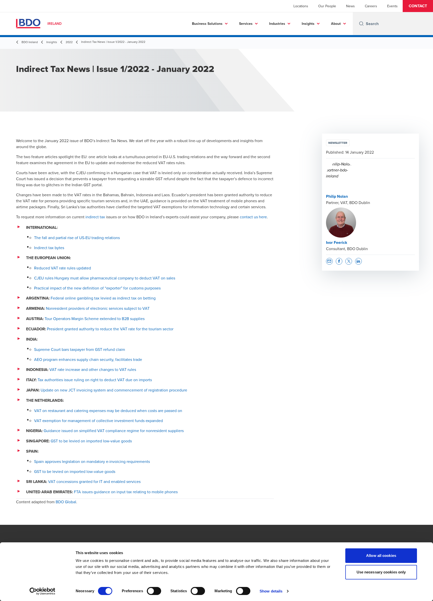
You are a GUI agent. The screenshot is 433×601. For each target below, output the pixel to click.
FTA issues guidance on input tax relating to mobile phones (126, 491)
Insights (308, 23)
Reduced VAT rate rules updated (62, 268)
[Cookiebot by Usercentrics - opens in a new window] (42, 591)
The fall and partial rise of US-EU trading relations (77, 237)
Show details (271, 591)
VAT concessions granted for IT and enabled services (94, 481)
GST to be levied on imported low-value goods (91, 441)
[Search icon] (361, 23)
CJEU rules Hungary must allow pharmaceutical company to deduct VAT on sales (104, 278)
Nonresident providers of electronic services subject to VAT (98, 308)
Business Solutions (207, 23)
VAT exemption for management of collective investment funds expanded (98, 420)
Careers (371, 6)
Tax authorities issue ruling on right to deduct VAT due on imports (95, 379)
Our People (327, 6)
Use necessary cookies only (381, 572)
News (350, 6)
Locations (300, 6)
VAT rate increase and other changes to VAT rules (92, 369)
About (336, 23)
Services (246, 23)
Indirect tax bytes (49, 247)
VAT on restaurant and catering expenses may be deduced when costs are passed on (108, 410)
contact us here (253, 217)
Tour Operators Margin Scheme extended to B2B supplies (95, 318)
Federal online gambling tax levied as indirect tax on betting (103, 298)
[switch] (154, 591)
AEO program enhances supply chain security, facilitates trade (88, 359)
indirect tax (95, 217)
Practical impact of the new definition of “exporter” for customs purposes (97, 288)
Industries (277, 23)
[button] (418, 6)
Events (392, 6)
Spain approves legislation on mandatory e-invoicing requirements (92, 461)
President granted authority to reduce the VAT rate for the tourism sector (110, 329)
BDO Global (66, 502)
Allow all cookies (381, 555)
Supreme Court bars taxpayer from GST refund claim (79, 349)
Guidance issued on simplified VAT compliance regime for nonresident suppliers (114, 430)
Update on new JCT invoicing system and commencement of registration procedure (114, 390)
